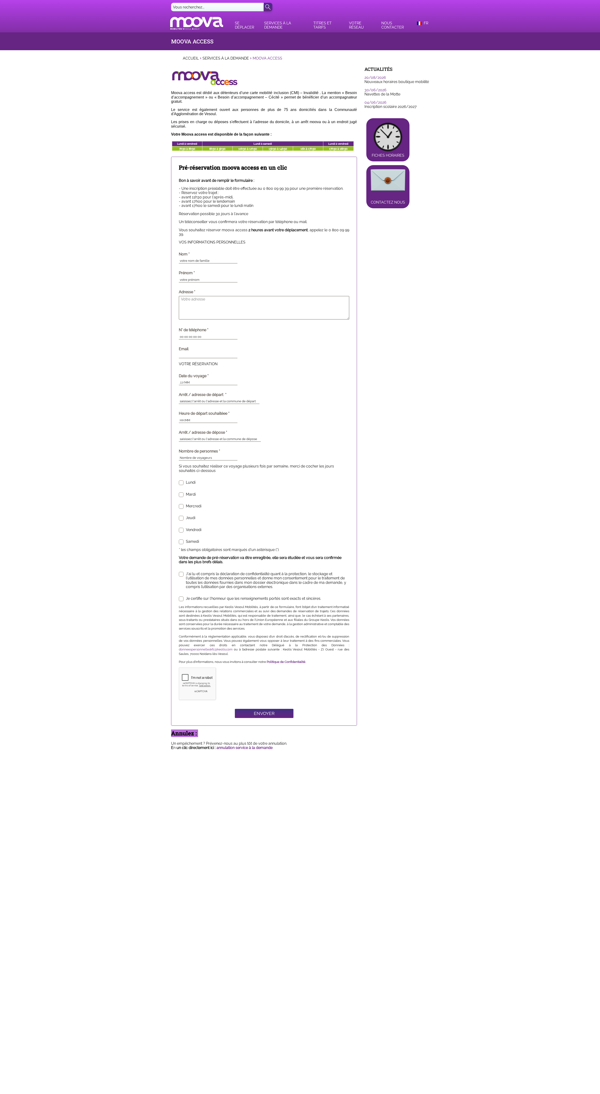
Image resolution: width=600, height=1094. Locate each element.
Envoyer (264, 713)
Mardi (191, 494)
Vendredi (193, 530)
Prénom (196, 273)
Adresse (186, 292)
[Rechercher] (268, 7)
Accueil (191, 58)
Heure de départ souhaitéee (214, 413)
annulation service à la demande (245, 747)
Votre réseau (356, 25)
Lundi (190, 482)
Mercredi (193, 506)
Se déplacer (244, 25)
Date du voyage (203, 376)
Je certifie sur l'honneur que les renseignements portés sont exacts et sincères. (253, 598)
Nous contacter (392, 25)
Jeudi (190, 518)
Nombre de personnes (209, 451)
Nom (194, 254)
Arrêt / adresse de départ (212, 395)
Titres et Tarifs (322, 25)
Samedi (192, 541)
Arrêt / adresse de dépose (212, 432)
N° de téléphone (203, 330)
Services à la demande (277, 25)
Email (183, 349)
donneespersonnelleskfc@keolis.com (205, 649)
